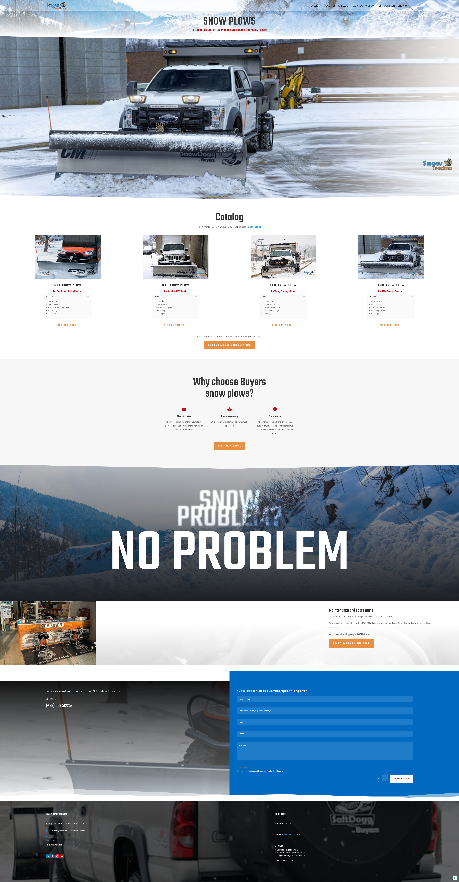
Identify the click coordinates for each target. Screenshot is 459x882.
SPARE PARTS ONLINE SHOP (351, 643)
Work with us (373, 5)
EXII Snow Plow (283, 285)
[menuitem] (315, 6)
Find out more (66, 325)
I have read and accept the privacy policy (262, 771)
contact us (255, 226)
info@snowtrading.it (291, 834)
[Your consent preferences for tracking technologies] (455, 878)
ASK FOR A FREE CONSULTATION (229, 345)
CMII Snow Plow (391, 285)
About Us (330, 5)
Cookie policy (52, 840)
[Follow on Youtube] (62, 856)
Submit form (402, 779)
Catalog (343, 5)
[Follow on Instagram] (57, 856)
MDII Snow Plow (175, 285)
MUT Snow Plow (67, 285)
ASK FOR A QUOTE (229, 446)
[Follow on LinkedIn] (48, 856)
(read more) (278, 771)
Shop (401, 5)
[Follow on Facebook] (53, 856)
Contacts (389, 5)
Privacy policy (52, 837)
